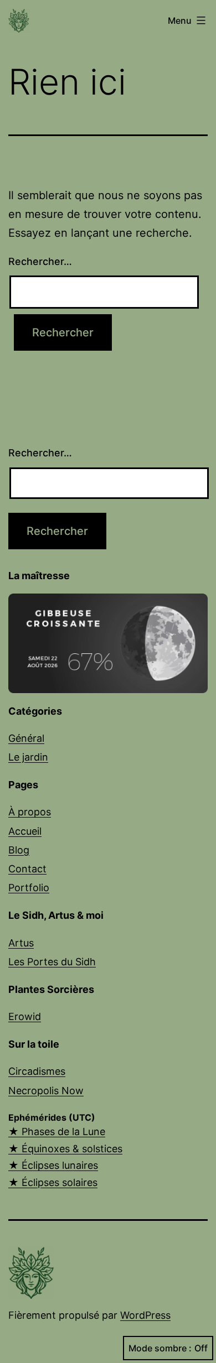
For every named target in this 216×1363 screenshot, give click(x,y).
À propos (29, 812)
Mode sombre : (160, 1348)
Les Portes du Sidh (52, 961)
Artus (21, 943)
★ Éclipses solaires (52, 1182)
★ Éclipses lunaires (53, 1165)
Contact (27, 869)
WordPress (145, 1315)
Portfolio (28, 887)
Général (26, 738)
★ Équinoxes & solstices (65, 1148)
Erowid (24, 1016)
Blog (18, 850)
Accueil (25, 831)
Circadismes (36, 1071)
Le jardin (28, 757)
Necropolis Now (46, 1090)
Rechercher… (40, 261)
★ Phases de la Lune (56, 1131)
